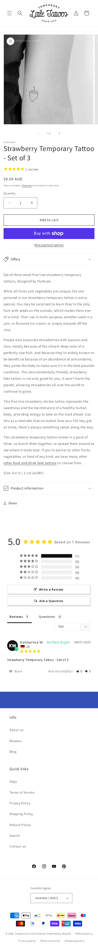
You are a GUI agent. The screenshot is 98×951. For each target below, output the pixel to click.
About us (17, 730)
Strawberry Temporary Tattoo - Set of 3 (38, 660)
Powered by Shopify (59, 933)
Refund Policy (20, 825)
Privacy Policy (20, 803)
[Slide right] (59, 133)
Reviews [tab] (16, 616)
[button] (9, 13)
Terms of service (50, 940)
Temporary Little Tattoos (30, 933)
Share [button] (12, 503)
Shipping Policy (21, 814)
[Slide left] (38, 133)
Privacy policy (27, 940)
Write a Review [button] (51, 589)
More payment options (49, 245)
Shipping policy (74, 940)
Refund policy (84, 933)
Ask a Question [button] (51, 601)
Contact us (18, 846)
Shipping (27, 185)
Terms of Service (22, 792)
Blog (13, 751)
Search (15, 835)
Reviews (16, 741)
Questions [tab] (47, 616)
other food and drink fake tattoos (30, 463)
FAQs (13, 782)
